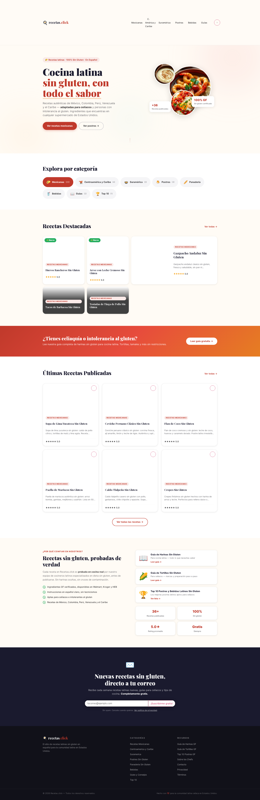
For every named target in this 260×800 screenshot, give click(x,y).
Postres (179, 22)
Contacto (181, 764)
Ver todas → (210, 226)
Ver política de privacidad (145, 710)
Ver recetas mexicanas (60, 125)
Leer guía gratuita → (201, 341)
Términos (181, 774)
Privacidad (182, 769)
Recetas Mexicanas (139, 744)
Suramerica (135, 754)
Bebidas (192, 22)
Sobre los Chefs (185, 759)
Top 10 (133, 779)
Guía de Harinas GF (186, 744)
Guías (204, 22)
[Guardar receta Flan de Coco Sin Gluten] (212, 388)
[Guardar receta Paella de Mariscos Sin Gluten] (94, 454)
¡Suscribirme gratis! (162, 703)
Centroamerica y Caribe (141, 749)
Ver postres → (91, 125)
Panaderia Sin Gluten (140, 764)
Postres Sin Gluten (139, 759)
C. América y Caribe (150, 23)
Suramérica (164, 22)
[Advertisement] (98, 23)
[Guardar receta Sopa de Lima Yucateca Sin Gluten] (94, 388)
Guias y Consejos (138, 774)
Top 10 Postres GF (186, 754)
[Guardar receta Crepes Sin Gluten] (212, 454)
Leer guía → (156, 562)
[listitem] (58, 182)
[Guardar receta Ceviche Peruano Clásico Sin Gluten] (153, 388)
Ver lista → (155, 598)
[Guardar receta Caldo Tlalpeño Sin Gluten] (153, 454)
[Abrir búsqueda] (217, 23)
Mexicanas (136, 22)
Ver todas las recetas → (130, 521)
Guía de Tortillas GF (186, 749)
